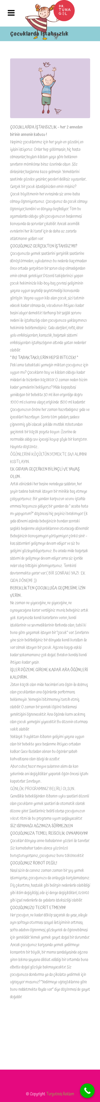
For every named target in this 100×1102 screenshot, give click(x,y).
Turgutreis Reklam (60, 1094)
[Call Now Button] (87, 1090)
